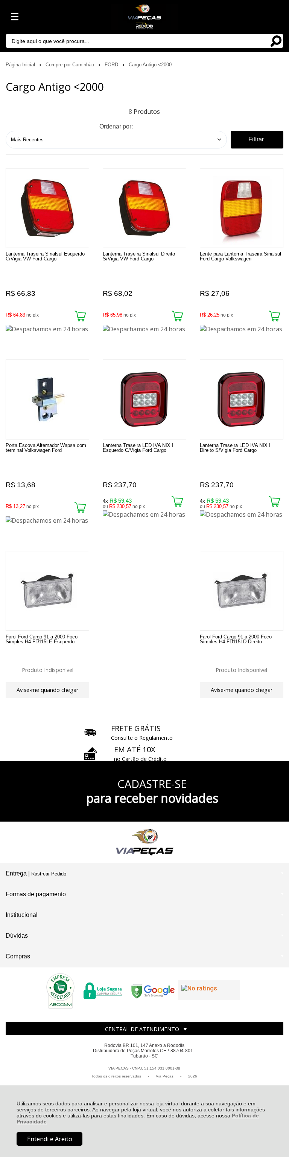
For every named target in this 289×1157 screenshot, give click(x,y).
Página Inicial (21, 64)
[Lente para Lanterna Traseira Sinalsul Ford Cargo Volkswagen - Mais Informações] (241, 208)
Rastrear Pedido (48, 874)
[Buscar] (276, 40)
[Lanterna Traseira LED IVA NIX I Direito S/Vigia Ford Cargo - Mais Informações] (241, 399)
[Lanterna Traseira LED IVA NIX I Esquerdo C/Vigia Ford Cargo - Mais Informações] (144, 399)
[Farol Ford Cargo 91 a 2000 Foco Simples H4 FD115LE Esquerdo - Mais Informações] (47, 591)
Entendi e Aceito (49, 1139)
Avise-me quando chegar (47, 689)
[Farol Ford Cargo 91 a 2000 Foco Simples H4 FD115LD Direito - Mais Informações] (241, 591)
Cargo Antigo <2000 (150, 64)
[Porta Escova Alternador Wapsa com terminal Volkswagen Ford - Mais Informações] (47, 399)
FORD (112, 64)
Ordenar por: (116, 126)
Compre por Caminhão (71, 64)
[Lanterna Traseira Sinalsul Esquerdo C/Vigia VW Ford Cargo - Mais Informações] (47, 208)
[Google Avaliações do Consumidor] (209, 990)
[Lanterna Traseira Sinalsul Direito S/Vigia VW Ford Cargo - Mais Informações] (144, 208)
